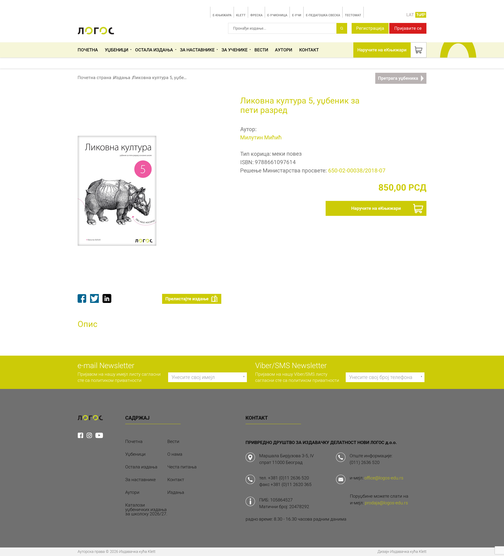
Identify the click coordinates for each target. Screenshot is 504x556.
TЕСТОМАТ (353, 15)
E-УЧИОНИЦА (277, 15)
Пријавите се (408, 28)
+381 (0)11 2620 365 (291, 484)
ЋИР (420, 14)
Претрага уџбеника (398, 78)
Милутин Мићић (261, 137)
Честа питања (182, 467)
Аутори (283, 50)
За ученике (235, 50)
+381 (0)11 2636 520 (288, 477)
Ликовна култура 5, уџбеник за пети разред (160, 77)
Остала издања (154, 50)
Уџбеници (116, 50)
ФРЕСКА (256, 15)
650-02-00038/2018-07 (356, 170)
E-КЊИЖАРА (222, 15)
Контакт (309, 50)
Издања (121, 77)
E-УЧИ (296, 15)
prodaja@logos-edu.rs (386, 502)
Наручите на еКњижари (376, 208)
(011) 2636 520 (365, 462)
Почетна (88, 50)
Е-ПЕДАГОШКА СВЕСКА (323, 15)
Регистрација (370, 28)
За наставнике (197, 50)
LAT (410, 14)
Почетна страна (94, 77)
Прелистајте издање (187, 298)
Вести (261, 50)
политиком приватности (116, 380)
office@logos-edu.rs (383, 477)
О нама (174, 454)
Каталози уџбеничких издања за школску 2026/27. (146, 509)
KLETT (241, 15)
